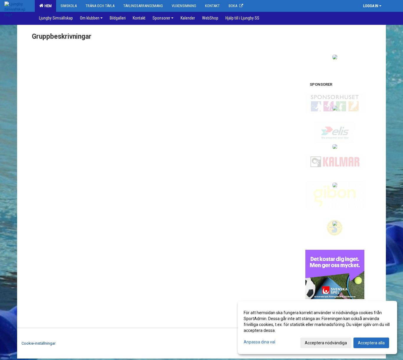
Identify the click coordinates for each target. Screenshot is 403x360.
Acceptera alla (371, 342)
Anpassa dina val (259, 342)
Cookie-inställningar (38, 343)
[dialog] (317, 327)
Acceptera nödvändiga (326, 342)
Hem (47, 6)
